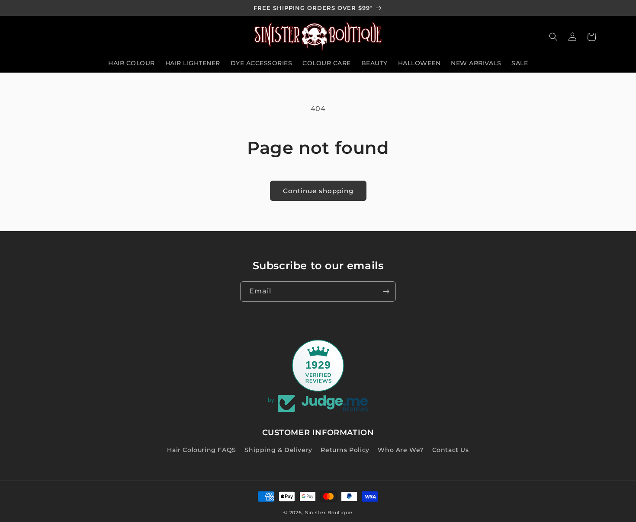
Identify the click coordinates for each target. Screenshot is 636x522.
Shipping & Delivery (278, 450)
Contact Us (450, 450)
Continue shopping (318, 191)
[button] (553, 36)
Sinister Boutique (329, 512)
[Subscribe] (385, 291)
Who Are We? (401, 450)
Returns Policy (345, 450)
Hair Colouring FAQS (201, 450)
